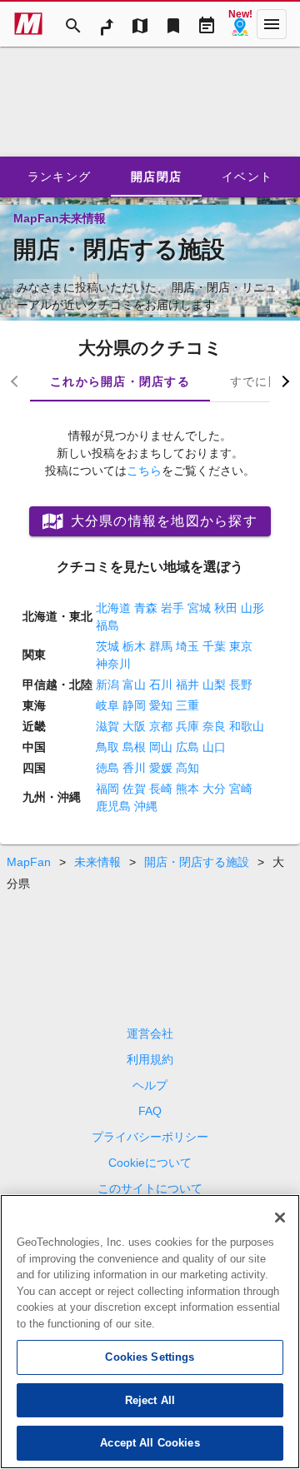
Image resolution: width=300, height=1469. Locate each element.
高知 (187, 767)
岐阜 (107, 705)
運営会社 (150, 1033)
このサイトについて (150, 1188)
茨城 (107, 646)
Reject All (150, 1400)
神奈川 (113, 663)
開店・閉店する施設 (196, 862)
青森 (146, 608)
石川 (160, 684)
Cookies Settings (149, 1357)
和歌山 (246, 726)
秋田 (226, 608)
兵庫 (187, 726)
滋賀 (107, 726)
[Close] (280, 1217)
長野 (240, 684)
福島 (107, 625)
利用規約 (150, 1059)
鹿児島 (113, 806)
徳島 (107, 767)
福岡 (107, 788)
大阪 (134, 726)
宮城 (199, 608)
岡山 (160, 747)
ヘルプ (150, 1085)
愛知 (160, 705)
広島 (187, 747)
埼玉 (187, 646)
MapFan (29, 862)
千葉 (214, 646)
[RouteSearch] (106, 24)
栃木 (134, 646)
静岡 (134, 705)
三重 (187, 705)
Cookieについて (150, 1162)
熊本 (187, 788)
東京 (240, 646)
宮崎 (240, 788)
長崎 (160, 788)
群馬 (160, 646)
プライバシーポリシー (150, 1136)
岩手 (172, 608)
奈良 (214, 726)
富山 (134, 684)
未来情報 (97, 862)
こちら (144, 470)
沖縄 (146, 806)
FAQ (150, 1111)
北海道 (113, 608)
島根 (134, 747)
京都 (160, 726)
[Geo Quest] (240, 24)
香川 (134, 767)
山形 (252, 608)
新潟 (107, 684)
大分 (214, 788)
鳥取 (107, 747)
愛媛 (160, 767)
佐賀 (134, 788)
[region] (150, 1331)
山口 (214, 747)
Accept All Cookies (149, 1443)
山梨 (214, 684)
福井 (187, 684)
